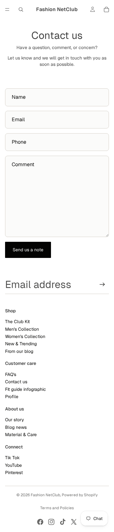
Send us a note (28, 250)
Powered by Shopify (80, 495)
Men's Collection (22, 329)
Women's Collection (25, 336)
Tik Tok (12, 457)
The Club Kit (17, 321)
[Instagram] (51, 522)
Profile (11, 396)
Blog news (16, 427)
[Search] (21, 9)
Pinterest (14, 472)
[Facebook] (40, 522)
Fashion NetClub (45, 495)
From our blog (19, 351)
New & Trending (21, 344)
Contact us (16, 382)
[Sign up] (102, 284)
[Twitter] (74, 522)
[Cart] (106, 9)
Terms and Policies (57, 507)
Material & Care (21, 434)
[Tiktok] (62, 522)
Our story (14, 420)
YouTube (13, 465)
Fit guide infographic (25, 389)
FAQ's (10, 374)
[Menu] (7, 9)
